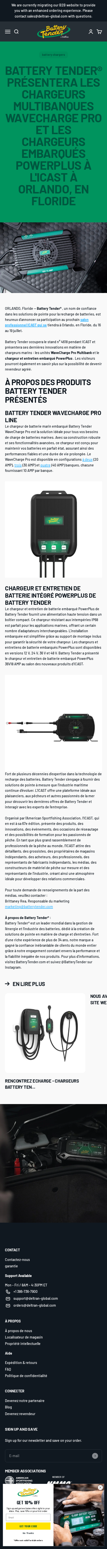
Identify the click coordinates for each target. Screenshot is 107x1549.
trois (18, 465)
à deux (87, 459)
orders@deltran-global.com (34, 1305)
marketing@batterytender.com (29, 906)
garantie (11, 1266)
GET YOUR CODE (28, 1526)
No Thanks (28, 1533)
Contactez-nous (17, 1259)
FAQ (8, 1369)
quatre (45, 465)
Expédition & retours (21, 1363)
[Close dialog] (100, 1487)
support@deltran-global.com (35, 1298)
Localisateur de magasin (24, 1337)
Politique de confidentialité (26, 1376)
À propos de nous (18, 1331)
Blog (8, 1407)
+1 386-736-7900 (25, 1291)
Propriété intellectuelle (23, 1343)
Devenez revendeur (20, 1414)
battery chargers (53, 54)
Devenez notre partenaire (25, 1401)
